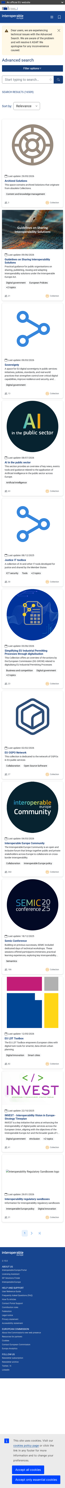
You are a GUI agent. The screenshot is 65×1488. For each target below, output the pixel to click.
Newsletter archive (10, 1362)
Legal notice (7, 1315)
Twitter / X (6, 1366)
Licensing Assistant (11, 1274)
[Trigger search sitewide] (58, 80)
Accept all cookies (28, 1469)
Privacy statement (10, 1319)
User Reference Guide (11, 1291)
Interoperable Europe (11, 1282)
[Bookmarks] (59, 17)
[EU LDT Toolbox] (32, 1022)
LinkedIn (6, 1370)
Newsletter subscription (12, 1358)
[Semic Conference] (32, 926)
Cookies (5, 1340)
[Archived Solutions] (32, 163)
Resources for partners (12, 1336)
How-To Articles (9, 1299)
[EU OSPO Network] (32, 735)
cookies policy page (26, 1445)
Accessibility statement (12, 1323)
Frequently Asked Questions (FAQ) (17, 1295)
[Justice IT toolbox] (32, 542)
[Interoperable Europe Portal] (12, 17)
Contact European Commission (16, 1344)
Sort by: (7, 106)
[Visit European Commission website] (10, 8)
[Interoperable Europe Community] (32, 829)
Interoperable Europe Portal (14, 1270)
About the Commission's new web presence (21, 1333)
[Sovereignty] (32, 350)
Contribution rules (10, 1307)
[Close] (59, 30)
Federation (7, 1311)
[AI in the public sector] (32, 448)
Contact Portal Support (12, 1303)
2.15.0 (5, 1261)
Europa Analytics (9, 1348)
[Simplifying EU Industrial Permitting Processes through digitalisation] (32, 638)
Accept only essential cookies (36, 1479)
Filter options (31, 68)
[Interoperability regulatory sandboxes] (32, 1188)
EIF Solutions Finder (11, 1278)
